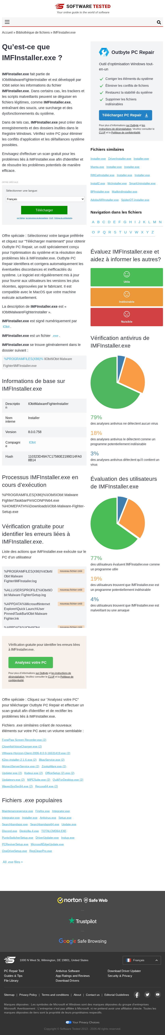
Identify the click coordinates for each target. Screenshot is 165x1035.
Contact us (93, 994)
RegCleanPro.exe (40, 850)
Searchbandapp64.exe (44, 824)
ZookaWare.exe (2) (54, 766)
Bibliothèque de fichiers (33, 32)
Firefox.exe (42, 811)
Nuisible (126, 321)
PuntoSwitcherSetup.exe (17, 837)
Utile (127, 281)
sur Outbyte (21, 218)
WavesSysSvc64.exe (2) (17, 786)
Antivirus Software (68, 971)
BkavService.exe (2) (52, 759)
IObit (6, 326)
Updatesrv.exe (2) (13, 779)
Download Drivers (67, 980)
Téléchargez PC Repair (122, 115)
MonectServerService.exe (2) (20, 766)
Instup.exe (67, 837)
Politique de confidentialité (63, 218)
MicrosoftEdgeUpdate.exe (47, 844)
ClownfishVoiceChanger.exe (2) (22, 746)
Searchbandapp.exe (15, 824)
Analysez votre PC (30, 662)
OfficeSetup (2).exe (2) (59, 773)
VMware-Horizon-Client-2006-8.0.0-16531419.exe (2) (36, 753)
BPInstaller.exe (100, 191)
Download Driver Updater (124, 971)
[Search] (159, 23)
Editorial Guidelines (116, 994)
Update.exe (69, 824)
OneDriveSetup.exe (14, 850)
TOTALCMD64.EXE (53, 831)
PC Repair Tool (14, 971)
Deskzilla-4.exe (29, 831)
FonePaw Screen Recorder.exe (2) (24, 739)
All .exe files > (13, 862)
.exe (55, 335)
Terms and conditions (55, 994)
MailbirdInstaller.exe (124, 191)
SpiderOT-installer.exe (135, 199)
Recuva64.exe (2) (46, 786)
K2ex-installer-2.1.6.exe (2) (19, 759)
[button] (82, 21)
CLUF (51, 218)
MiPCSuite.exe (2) (38, 779)
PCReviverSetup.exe (15, 844)
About (77, 994)
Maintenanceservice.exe (17, 811)
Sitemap (9, 994)
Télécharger (44, 210)
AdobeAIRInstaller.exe (105, 199)
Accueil (7, 32)
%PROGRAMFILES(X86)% (23, 359)
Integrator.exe (61, 811)
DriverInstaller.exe (119, 158)
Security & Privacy (120, 975)
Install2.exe (98, 183)
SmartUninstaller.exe (142, 183)
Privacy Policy (28, 994)
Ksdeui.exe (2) (33, 773)
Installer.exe (29, 817)
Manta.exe (97, 166)
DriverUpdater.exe (47, 837)
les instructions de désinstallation (37, 218)
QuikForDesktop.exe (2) (68, 779)
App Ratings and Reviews (73, 975)
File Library (11, 980)
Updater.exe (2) (12, 773)
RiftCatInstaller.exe (102, 175)
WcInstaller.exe (117, 183)
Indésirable (126, 301)
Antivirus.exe (48, 817)
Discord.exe (9, 831)
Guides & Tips (13, 975)
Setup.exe (65, 817)
